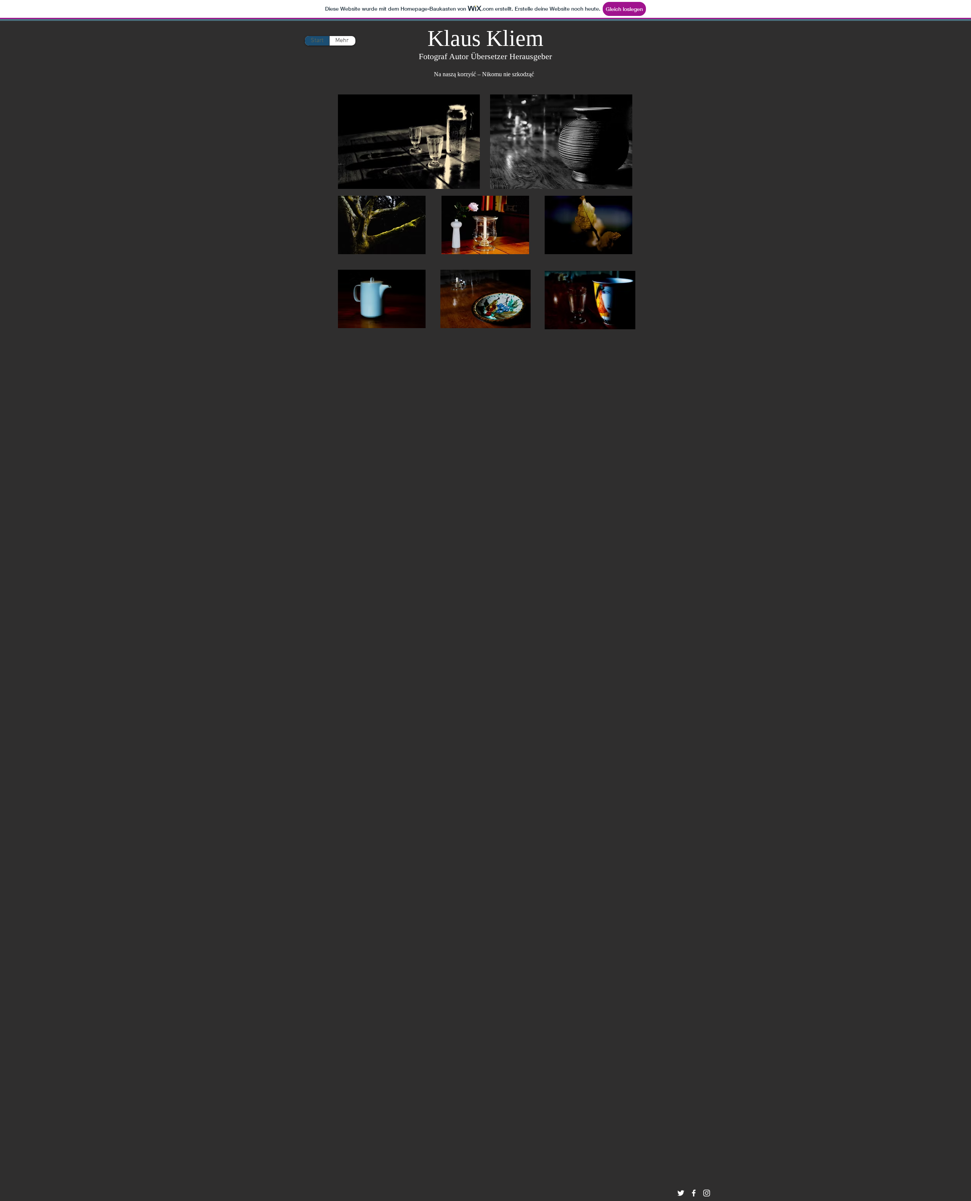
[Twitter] (680, 1193)
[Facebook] (693, 1193)
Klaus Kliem (485, 38)
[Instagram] (706, 1193)
